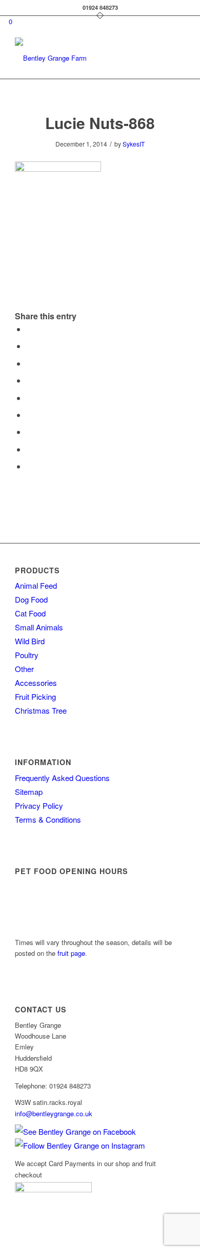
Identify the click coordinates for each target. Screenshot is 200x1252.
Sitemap (29, 791)
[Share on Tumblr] (29, 414)
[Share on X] (29, 345)
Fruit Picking (35, 696)
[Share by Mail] (29, 466)
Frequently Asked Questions (62, 777)
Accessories (36, 682)
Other (24, 668)
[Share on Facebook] (29, 328)
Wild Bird (30, 641)
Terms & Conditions (48, 819)
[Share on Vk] (29, 431)
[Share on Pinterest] (29, 380)
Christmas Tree (41, 710)
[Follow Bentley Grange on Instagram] (80, 1145)
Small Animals (39, 627)
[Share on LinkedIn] (29, 397)
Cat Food (30, 613)
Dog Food (31, 599)
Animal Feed (36, 585)
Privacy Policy (39, 805)
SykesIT (134, 143)
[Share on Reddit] (29, 449)
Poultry (26, 654)
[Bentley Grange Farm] (83, 58)
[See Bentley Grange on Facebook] (75, 1131)
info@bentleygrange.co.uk (53, 1113)
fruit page (71, 953)
